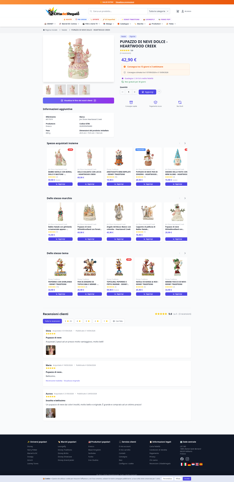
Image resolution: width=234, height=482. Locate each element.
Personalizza (167, 479)
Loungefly (149, 19)
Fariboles (92, 453)
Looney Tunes (32, 463)
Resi (120, 460)
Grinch (30, 460)
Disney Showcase (65, 456)
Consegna (123, 456)
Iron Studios (93, 460)
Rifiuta (178, 479)
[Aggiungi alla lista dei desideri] (159, 91)
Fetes (170, 24)
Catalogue (123, 24)
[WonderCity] (189, 464)
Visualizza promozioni (125, 2)
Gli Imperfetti (109, 19)
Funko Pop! (164, 19)
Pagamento (154, 453)
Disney (30, 446)
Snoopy (30, 456)
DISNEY (48, 24)
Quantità (123, 87)
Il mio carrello (124, 450)
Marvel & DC (32, 453)
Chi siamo (154, 460)
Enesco (49, 126)
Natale (123, 36)
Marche (138, 24)
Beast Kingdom (94, 450)
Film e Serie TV (90, 24)
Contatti (122, 453)
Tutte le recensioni (52, 321)
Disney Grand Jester (66, 460)
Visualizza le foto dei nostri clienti (79, 100)
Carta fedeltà (155, 446)
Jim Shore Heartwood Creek (90, 119)
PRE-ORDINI (81, 19)
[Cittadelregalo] (185, 464)
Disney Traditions (130, 19)
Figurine (132, 36)
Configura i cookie (126, 463)
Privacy (152, 456)
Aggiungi (61, 184)
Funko (90, 456)
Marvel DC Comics (68, 24)
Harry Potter (32, 450)
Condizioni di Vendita (158, 450)
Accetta (187, 479)
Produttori (155, 24)
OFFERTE (94, 19)
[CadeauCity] (181, 464)
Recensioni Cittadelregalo (160, 463)
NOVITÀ (68, 19)
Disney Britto (63, 453)
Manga (107, 24)
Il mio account (125, 446)
